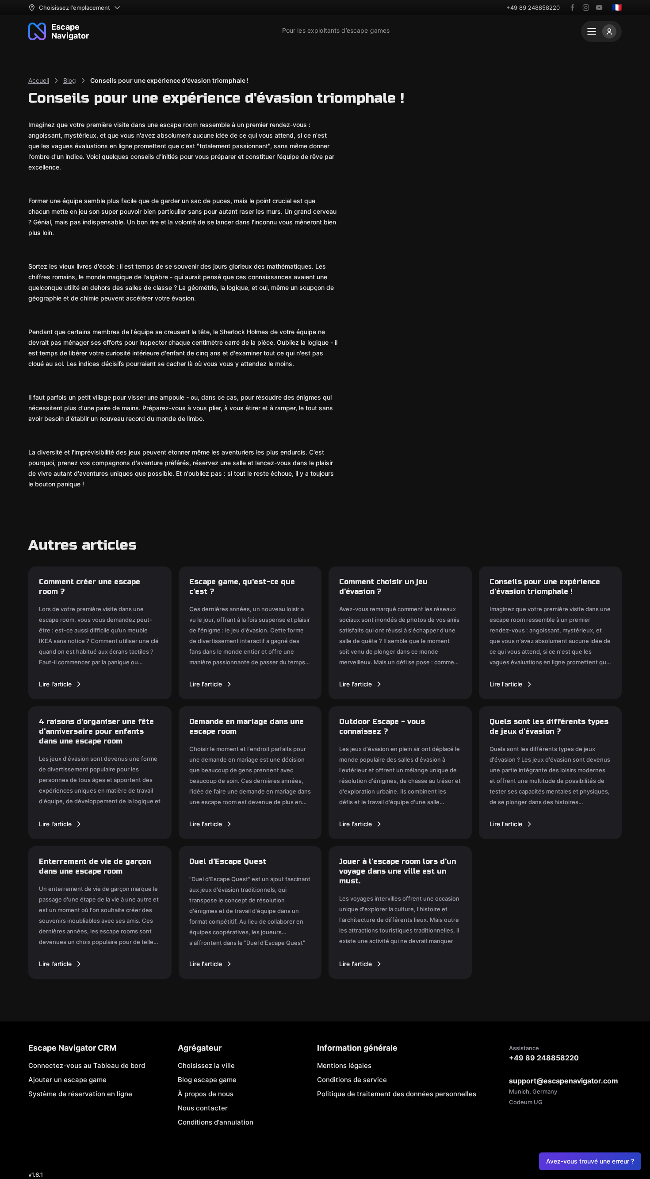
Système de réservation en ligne (80, 1094)
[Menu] (601, 31)
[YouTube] (599, 8)
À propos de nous (205, 1094)
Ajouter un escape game (67, 1079)
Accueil (38, 80)
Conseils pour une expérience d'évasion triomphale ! (169, 80)
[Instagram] (586, 8)
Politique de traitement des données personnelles (396, 1094)
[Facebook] (573, 8)
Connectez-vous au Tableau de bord (86, 1065)
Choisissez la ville (206, 1065)
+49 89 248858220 (533, 7)
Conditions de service (352, 1079)
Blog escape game (207, 1079)
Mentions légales (344, 1065)
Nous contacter (203, 1108)
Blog (69, 80)
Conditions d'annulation (215, 1122)
